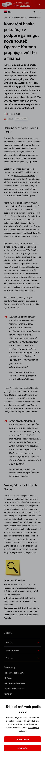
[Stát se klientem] (34, 12)
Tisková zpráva (21, 119)
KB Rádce (8, 678)
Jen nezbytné (22, 739)
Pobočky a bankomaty (14, 673)
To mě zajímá (25, 6)
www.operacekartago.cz (24, 175)
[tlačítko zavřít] (39, 4)
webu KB (19, 172)
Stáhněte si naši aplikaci (14, 683)
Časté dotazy (9, 667)
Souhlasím (22, 748)
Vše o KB (7, 18)
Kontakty (8, 694)
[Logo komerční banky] (9, 12)
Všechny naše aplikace (14, 688)
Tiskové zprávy (20, 18)
